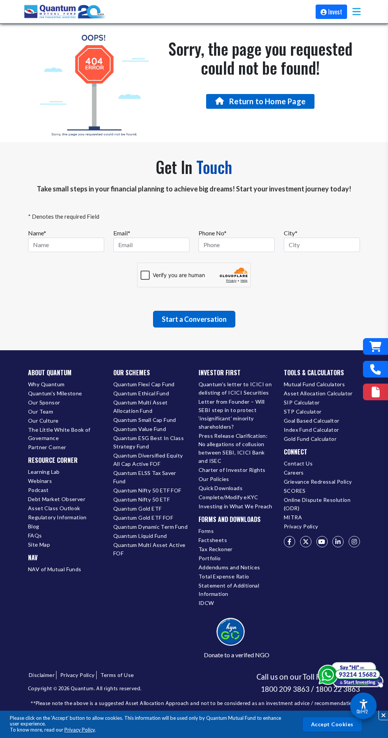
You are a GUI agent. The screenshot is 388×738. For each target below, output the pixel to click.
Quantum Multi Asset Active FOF (149, 549)
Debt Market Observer (56, 499)
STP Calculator (303, 411)
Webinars (40, 481)
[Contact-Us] (375, 369)
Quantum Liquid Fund (140, 536)
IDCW (206, 603)
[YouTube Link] (322, 541)
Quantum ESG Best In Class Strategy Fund (148, 442)
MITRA (293, 517)
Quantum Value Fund (139, 429)
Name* (37, 233)
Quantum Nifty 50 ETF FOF (147, 490)
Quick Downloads (220, 488)
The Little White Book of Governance (59, 433)
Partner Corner (47, 447)
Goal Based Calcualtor (311, 420)
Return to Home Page (267, 101)
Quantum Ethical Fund (141, 393)
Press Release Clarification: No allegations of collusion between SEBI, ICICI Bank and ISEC (233, 448)
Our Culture (43, 420)
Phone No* (213, 233)
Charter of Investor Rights (232, 470)
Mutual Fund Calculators (314, 384)
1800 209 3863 (285, 689)
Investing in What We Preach (235, 506)
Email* (121, 233)
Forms (206, 531)
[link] (65, 11)
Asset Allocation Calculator (318, 393)
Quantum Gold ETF (137, 508)
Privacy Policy (79, 730)
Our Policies (214, 479)
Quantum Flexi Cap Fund (144, 384)
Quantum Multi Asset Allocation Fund (140, 406)
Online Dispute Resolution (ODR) (317, 504)
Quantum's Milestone (55, 393)
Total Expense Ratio (224, 576)
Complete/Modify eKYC (228, 497)
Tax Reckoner (216, 549)
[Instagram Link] (354, 541)
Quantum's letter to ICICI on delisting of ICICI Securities (235, 388)
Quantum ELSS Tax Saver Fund (144, 477)
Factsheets (213, 540)
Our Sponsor (44, 402)
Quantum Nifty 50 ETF (141, 499)
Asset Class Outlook (54, 508)
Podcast (38, 490)
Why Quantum (46, 384)
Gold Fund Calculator (310, 439)
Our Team (40, 411)
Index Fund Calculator (311, 429)
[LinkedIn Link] (338, 541)
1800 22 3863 (337, 689)
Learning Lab (44, 471)
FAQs (35, 535)
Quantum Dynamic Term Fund (150, 526)
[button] (357, 11)
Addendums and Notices (229, 567)
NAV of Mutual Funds (54, 569)
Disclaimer (42, 675)
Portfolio (210, 558)
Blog (33, 526)
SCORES (294, 490)
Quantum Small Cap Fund (144, 420)
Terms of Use (117, 675)
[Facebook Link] (289, 541)
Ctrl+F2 (362, 711)
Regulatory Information (57, 517)
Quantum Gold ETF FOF (143, 517)
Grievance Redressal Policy (318, 481)
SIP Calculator (302, 402)
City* (290, 233)
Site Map (39, 544)
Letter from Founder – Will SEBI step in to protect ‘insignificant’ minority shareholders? (231, 414)
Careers (294, 472)
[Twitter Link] (305, 541)
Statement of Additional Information (229, 589)
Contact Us (298, 463)
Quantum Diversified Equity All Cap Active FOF (148, 459)
